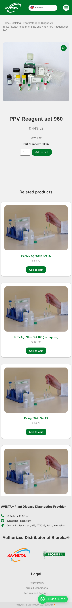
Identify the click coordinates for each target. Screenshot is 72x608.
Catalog (16, 23)
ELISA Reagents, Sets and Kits (28, 26)
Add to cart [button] (36, 269)
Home (6, 23)
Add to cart (41, 152)
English (38, 7)
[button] (66, 8)
